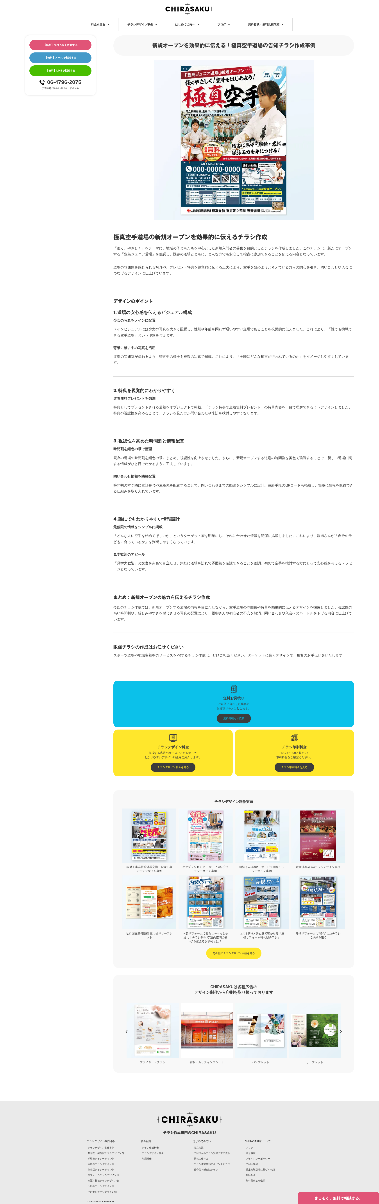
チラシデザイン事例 (140, 24)
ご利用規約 (252, 1164)
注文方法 (199, 1147)
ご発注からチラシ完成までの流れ (212, 1153)
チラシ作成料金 (150, 1147)
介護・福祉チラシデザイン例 (103, 1180)
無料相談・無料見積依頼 (263, 24)
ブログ (221, 24)
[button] (126, 1032)
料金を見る (98, 24)
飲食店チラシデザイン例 (101, 1169)
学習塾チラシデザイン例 (101, 1158)
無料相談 (251, 1175)
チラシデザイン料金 (153, 1153)
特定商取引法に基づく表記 (260, 1169)
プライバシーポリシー (258, 1158)
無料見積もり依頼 (255, 1180)
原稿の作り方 (201, 1158)
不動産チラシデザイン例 (101, 1186)
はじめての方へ (185, 24)
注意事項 (251, 1153)
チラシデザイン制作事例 (101, 1147)
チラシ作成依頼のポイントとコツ (212, 1164)
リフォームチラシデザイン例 (103, 1175)
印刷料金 (147, 1158)
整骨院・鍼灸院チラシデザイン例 (106, 1153)
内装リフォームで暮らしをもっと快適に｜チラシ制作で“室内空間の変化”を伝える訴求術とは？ (205, 937)
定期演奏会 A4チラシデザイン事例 (318, 867)
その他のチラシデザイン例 (102, 1191)
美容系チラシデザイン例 (101, 1164)
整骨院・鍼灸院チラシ (206, 1169)
